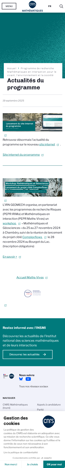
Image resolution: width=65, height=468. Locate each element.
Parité (40, 409)
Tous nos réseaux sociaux (33, 386)
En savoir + (10, 256)
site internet (47, 144)
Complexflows (32, 237)
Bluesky (21, 379)
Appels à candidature (49, 404)
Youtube (28, 379)
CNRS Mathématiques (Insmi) (15, 406)
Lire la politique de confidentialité (21, 452)
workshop (10, 223)
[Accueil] (32, 6)
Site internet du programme (21, 154)
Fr (49, 6)
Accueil (12, 68)
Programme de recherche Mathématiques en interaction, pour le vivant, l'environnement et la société (32, 72)
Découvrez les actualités (24, 354)
